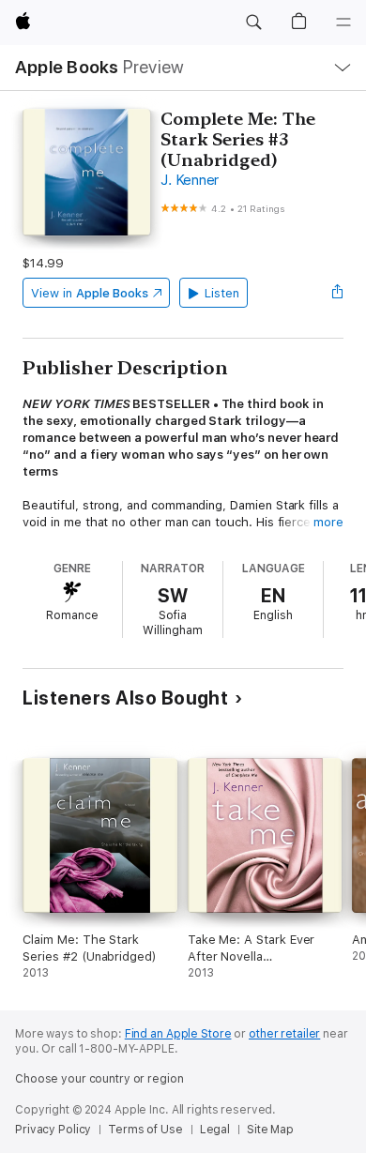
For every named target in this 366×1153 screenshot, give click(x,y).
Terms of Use (145, 1129)
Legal (215, 1129)
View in (89, 293)
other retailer (284, 1033)
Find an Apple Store (178, 1033)
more (328, 522)
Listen (222, 293)
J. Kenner (189, 180)
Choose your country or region (99, 1078)
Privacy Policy (53, 1129)
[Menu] (343, 22)
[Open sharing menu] (337, 292)
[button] (253, 22)
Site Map (270, 1129)
